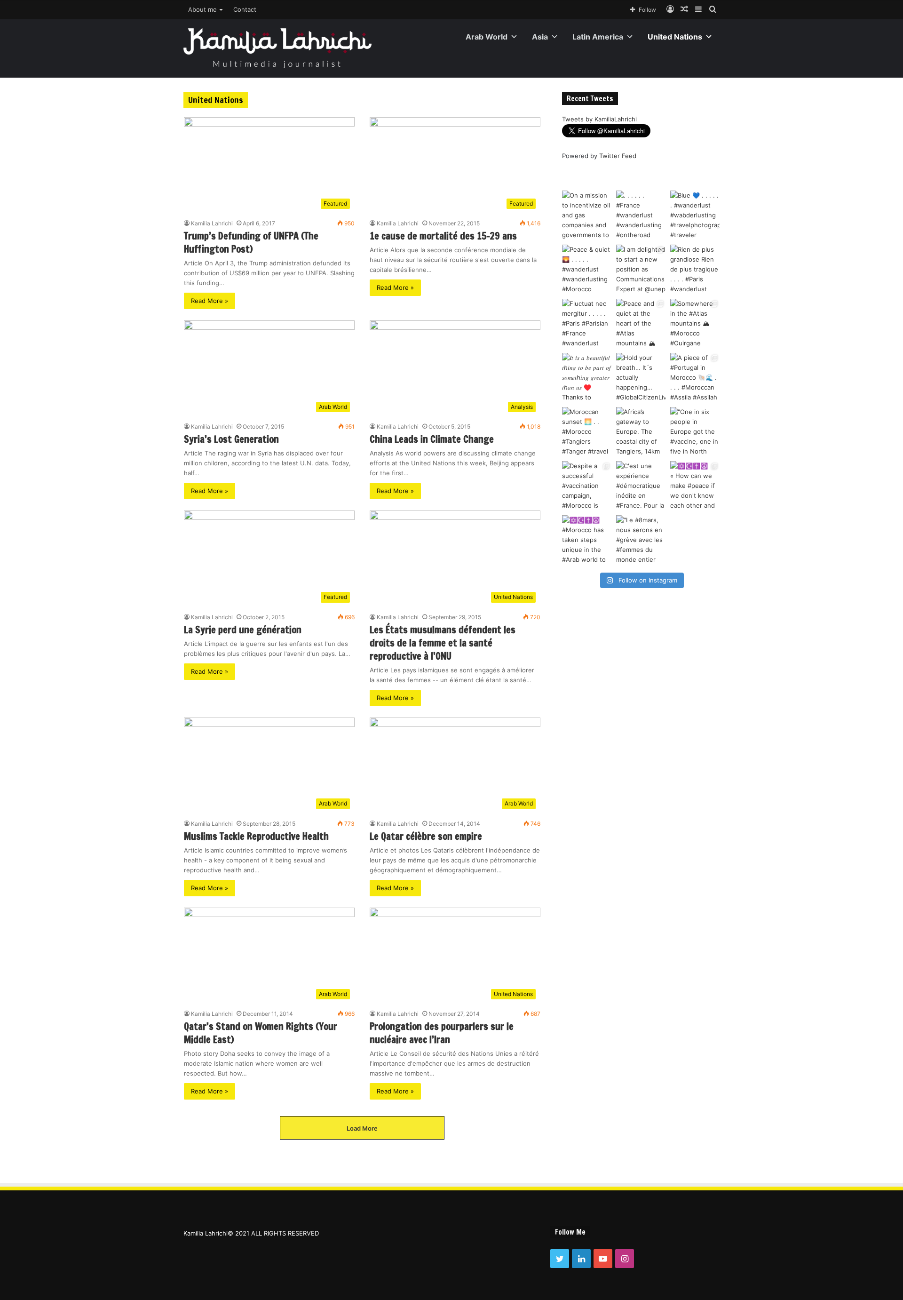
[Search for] (712, 9)
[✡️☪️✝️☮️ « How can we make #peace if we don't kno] (695, 485)
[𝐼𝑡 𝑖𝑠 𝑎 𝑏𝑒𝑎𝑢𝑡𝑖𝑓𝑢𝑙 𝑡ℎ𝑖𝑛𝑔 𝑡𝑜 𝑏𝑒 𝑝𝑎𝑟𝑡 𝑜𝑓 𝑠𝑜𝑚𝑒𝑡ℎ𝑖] (586, 377)
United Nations (675, 36)
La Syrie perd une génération (242, 630)
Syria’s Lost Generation (231, 439)
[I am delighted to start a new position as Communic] (640, 269)
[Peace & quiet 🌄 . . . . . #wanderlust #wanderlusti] (586, 269)
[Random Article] (684, 9)
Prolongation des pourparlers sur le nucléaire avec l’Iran (442, 1033)
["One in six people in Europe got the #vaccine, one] (695, 431)
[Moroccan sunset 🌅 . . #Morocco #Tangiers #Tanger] (586, 431)
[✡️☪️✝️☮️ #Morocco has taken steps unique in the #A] (586, 540)
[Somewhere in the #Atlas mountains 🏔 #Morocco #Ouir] (695, 323)
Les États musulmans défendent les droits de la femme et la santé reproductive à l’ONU (442, 643)
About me (202, 9)
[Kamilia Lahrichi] (277, 48)
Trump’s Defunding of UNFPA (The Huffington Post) (251, 242)
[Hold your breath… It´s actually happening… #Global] (640, 377)
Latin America (597, 36)
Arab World (486, 36)
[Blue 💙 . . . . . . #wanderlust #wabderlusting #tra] (695, 215)
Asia (540, 36)
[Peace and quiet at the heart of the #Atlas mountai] (640, 323)
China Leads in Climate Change (432, 439)
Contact (244, 9)
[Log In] (670, 9)
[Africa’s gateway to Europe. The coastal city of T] (640, 431)
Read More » (209, 300)
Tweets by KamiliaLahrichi (599, 119)
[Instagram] (624, 1258)
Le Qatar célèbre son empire (426, 836)
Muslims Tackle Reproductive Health (256, 836)
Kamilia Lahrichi (212, 223)
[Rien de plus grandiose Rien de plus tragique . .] (695, 269)
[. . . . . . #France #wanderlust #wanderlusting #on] (640, 215)
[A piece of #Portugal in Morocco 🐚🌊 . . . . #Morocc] (695, 377)
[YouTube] (603, 1258)
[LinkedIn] (581, 1258)
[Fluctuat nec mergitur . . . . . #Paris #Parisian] (586, 323)
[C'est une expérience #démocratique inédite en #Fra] (640, 485)
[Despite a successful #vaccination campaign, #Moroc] (586, 485)
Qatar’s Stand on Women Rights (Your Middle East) (260, 1033)
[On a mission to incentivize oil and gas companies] (586, 215)
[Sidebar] (698, 9)
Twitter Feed (617, 156)
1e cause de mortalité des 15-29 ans (443, 236)
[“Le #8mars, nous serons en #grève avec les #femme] (640, 540)
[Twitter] (559, 1258)
